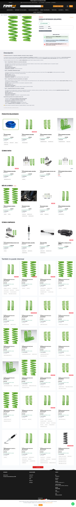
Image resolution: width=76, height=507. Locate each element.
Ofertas (59, 6)
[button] (20, 29)
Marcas (62, 6)
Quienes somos (5, 475)
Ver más (38, 467)
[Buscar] (42, 6)
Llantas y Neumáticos (37, 12)
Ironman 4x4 (31, 475)
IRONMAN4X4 (41, 17)
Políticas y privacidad (58, 494)
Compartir (72, 17)
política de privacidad (48, 502)
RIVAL (30, 478)
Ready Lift (30, 480)
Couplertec (31, 476)
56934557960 (48, 2)
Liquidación (56, 6)
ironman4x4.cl (10, 2)
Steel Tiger (31, 482)
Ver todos (14, 185)
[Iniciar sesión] (67, 6)
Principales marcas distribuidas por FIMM (9, 476)
